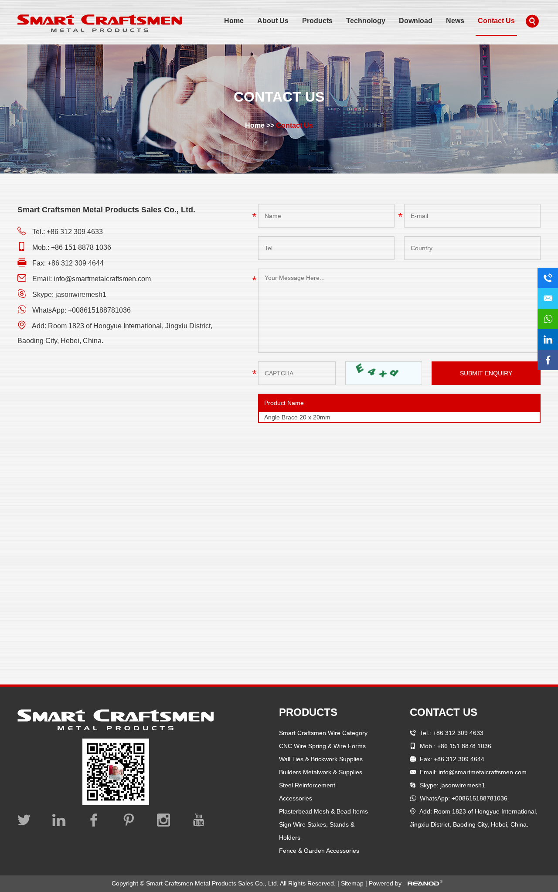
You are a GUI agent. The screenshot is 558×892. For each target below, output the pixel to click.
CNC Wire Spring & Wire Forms (322, 745)
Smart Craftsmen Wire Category (323, 732)
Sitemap (353, 883)
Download (415, 20)
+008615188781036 (99, 310)
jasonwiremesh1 (80, 294)
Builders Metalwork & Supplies (320, 772)
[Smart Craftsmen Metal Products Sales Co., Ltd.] (99, 23)
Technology (365, 20)
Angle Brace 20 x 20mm (297, 417)
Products (317, 20)
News (455, 20)
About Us (273, 20)
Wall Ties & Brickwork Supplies (321, 759)
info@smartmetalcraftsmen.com (102, 279)
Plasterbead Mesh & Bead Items (323, 811)
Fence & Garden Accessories (319, 850)
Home (234, 20)
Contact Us (496, 20)
